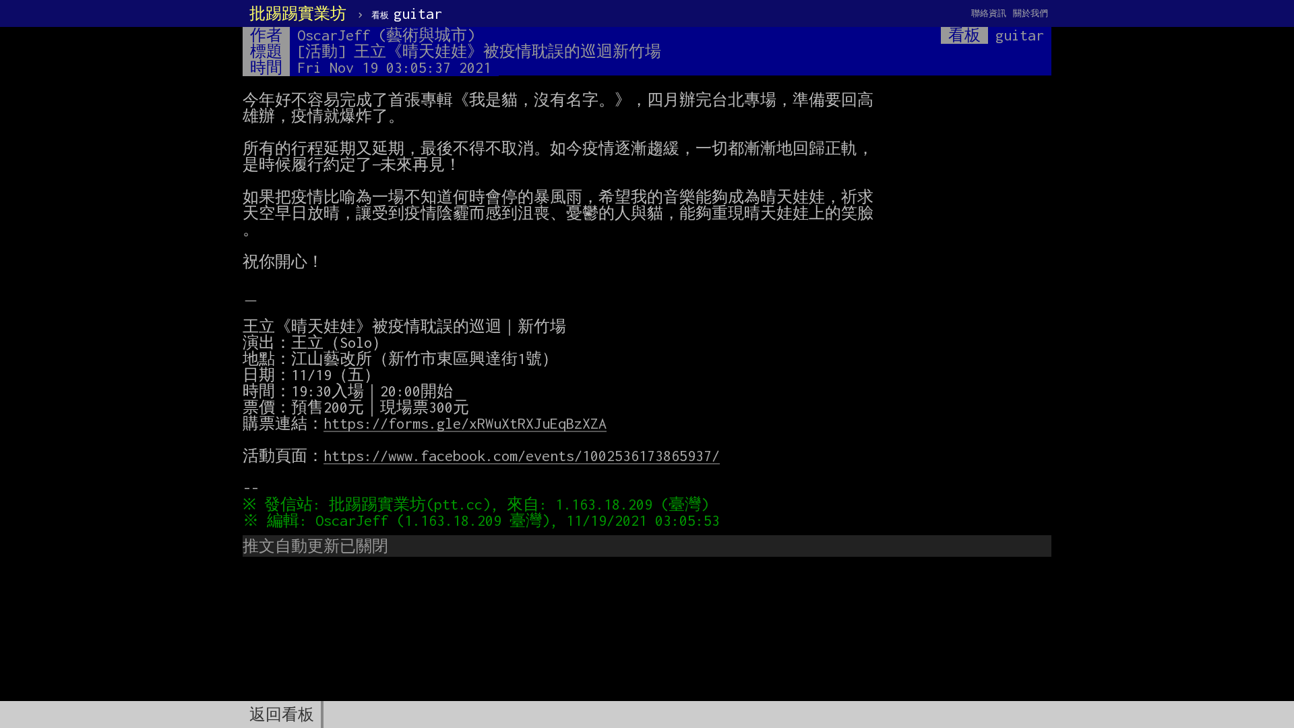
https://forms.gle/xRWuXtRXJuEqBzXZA (465, 423)
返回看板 (281, 714)
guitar (406, 13)
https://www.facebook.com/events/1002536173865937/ (522, 455)
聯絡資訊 (988, 13)
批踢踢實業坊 (297, 13)
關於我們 (1030, 13)
